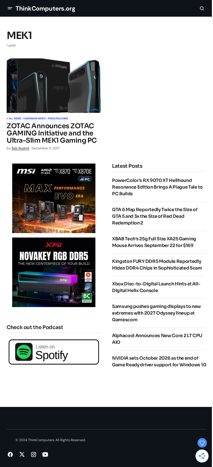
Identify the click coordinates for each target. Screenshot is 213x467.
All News (15, 118)
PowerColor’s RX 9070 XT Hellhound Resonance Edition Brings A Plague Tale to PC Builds (157, 187)
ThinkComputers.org (45, 8)
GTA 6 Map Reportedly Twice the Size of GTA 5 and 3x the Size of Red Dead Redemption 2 (154, 216)
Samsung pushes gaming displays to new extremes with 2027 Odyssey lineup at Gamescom (156, 313)
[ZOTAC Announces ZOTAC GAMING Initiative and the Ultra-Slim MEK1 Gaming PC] (55, 85)
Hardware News (34, 118)
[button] (10, 8)
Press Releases (58, 118)
